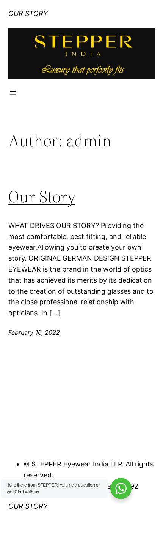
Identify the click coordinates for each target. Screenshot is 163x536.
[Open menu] (12, 92)
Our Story (41, 197)
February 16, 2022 (34, 332)
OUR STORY (28, 13)
